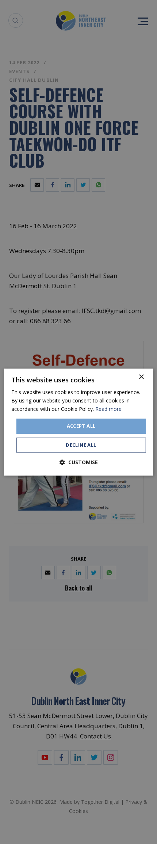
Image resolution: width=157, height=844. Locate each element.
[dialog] (78, 422)
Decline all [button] (81, 445)
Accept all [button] (81, 426)
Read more (108, 408)
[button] (79, 462)
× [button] (141, 377)
